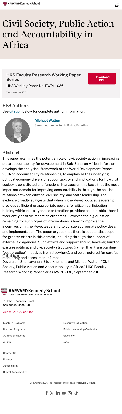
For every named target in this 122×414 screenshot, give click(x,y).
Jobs (66, 341)
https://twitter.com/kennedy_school (52, 393)
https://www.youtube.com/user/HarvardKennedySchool (64, 393)
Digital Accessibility (15, 372)
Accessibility (10, 365)
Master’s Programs (14, 322)
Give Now (69, 335)
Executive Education (75, 322)
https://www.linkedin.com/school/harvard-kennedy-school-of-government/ (58, 393)
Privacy (7, 359)
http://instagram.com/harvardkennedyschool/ (70, 393)
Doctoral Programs (14, 329)
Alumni (7, 341)
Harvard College (86, 383)
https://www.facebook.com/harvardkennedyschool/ (47, 393)
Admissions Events (14, 335)
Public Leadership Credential (80, 329)
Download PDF (102, 78)
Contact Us (9, 353)
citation (15, 111)
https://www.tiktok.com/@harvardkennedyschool (76, 393)
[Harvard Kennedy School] (21, 4)
